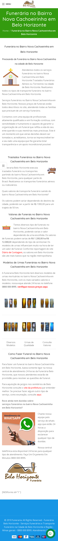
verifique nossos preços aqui (32, 286)
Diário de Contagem (12, 252)
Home (6, 30)
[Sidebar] (3, 165)
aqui (39, 394)
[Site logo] (29, 3)
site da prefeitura (32, 387)
